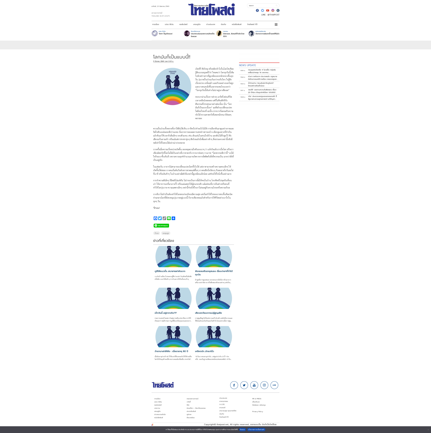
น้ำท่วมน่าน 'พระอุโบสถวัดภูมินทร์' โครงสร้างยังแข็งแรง (261, 84)
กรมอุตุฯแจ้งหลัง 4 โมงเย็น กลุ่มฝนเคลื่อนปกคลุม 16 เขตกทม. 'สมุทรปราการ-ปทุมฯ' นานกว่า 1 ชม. (262, 71)
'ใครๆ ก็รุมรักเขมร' (166, 33)
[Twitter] (262, 10)
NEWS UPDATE (247, 65)
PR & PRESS (256, 399)
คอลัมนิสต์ (183, 24)
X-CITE (222, 404)
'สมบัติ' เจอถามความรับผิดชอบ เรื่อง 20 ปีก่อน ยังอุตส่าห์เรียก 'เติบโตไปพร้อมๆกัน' (262, 91)
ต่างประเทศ (210, 24)
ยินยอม (242, 429)
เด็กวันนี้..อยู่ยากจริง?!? (166, 313)
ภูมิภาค (189, 414)
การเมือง (155, 24)
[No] (428, 430)
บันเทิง (223, 24)
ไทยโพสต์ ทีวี (252, 24)
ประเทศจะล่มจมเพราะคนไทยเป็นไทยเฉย (202, 35)
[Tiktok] (278, 10)
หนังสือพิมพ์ (236, 24)
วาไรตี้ (189, 402)
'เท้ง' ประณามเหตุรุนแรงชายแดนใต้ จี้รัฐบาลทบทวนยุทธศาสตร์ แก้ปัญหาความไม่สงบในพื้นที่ (262, 97)
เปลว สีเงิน (169, 24)
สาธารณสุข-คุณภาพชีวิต (227, 411)
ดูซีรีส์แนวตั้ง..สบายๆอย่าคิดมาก (170, 271)
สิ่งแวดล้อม (191, 417)
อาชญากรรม (223, 401)
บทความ (157, 408)
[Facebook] (257, 10)
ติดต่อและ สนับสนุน (259, 405)
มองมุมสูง (166, 233)
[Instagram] (272, 10)
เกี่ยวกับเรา (256, 402)
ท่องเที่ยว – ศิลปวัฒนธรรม (196, 408)
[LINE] (274, 385)
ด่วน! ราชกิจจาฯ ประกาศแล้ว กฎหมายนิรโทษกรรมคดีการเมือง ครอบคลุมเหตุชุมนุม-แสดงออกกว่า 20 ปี (263, 78)
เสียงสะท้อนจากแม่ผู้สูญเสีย (208, 313)
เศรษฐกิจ (196, 24)
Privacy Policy (257, 411)
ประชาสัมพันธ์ (191, 411)
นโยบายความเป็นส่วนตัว (256, 429)
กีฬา (188, 405)
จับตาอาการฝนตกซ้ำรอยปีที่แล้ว (267, 33)
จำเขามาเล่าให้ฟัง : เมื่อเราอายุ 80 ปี (171, 351)
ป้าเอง (157, 233)
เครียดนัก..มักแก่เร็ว (204, 351)
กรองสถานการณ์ (192, 399)
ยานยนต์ (222, 407)
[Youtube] (267, 10)
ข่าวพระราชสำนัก (160, 414)
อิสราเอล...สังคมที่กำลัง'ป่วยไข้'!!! (233, 35)
